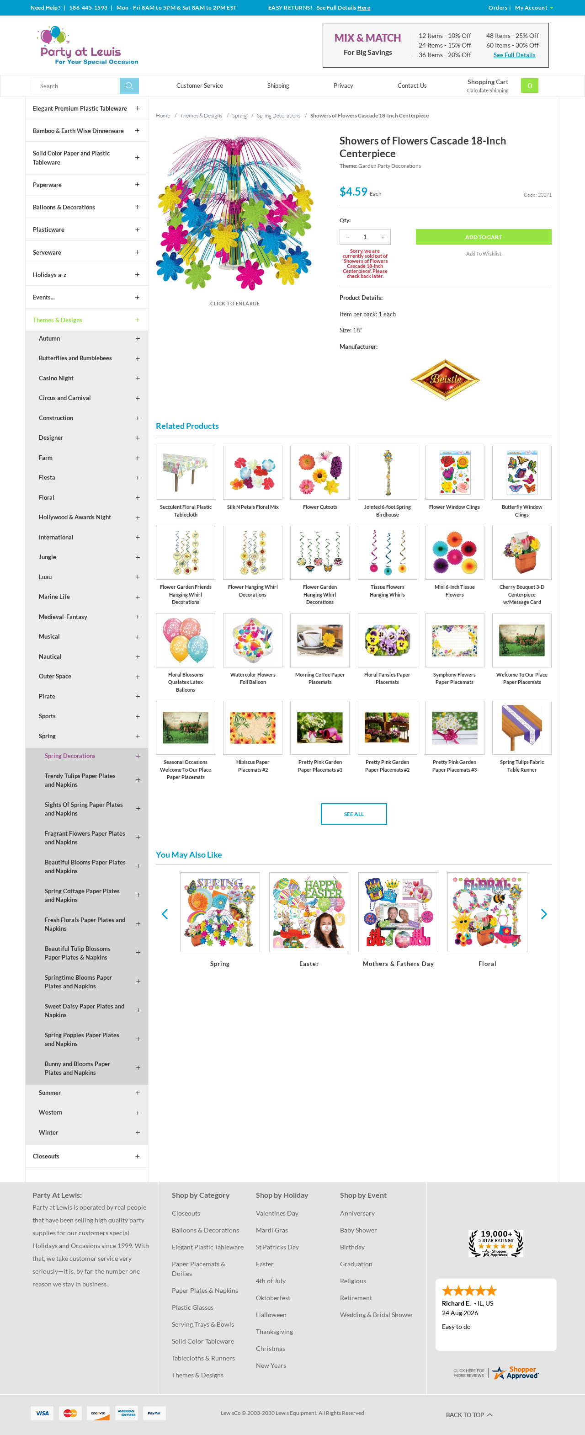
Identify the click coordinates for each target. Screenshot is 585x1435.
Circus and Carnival (65, 397)
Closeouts (46, 1156)
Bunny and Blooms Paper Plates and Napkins (77, 1068)
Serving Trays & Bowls (203, 1324)
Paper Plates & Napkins (205, 1290)
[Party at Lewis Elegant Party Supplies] (109, 45)
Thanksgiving (274, 1331)
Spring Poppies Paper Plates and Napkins (82, 1039)
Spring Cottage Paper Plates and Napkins (82, 895)
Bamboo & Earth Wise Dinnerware (78, 130)
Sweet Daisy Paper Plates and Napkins (84, 1011)
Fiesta (47, 477)
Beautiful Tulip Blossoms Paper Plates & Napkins (78, 953)
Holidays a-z (49, 274)
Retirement (356, 1298)
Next (543, 913)
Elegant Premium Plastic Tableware (80, 108)
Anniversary (357, 1213)
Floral (46, 497)
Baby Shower (358, 1230)
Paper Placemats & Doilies (199, 1268)
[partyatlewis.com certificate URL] (496, 1372)
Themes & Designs (57, 320)
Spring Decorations (70, 755)
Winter (48, 1132)
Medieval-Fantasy (63, 616)
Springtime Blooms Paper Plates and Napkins (78, 982)
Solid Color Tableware (203, 1341)
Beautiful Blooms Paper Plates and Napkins (85, 867)
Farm (46, 457)
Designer (51, 437)
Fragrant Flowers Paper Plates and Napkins (85, 838)
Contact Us (412, 85)
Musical (49, 636)
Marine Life (54, 596)
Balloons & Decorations (64, 207)
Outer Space (55, 676)
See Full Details (515, 55)
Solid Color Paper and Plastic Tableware (71, 157)
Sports (47, 716)
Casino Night (56, 378)
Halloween (271, 1314)
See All (354, 814)
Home (163, 115)
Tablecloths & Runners (203, 1358)
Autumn (49, 338)
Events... (44, 297)
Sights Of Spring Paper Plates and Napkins (84, 809)
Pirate (47, 696)
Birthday (352, 1247)
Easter (265, 1264)
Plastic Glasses (192, 1307)
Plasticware (48, 229)
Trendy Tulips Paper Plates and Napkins (80, 780)
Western (50, 1112)
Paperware (47, 184)
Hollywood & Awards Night (75, 517)
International (56, 537)
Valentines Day (277, 1213)
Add (483, 237)
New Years (271, 1365)
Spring (47, 736)
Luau (45, 577)
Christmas (270, 1348)
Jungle (47, 556)
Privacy (343, 85)
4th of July (271, 1281)
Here (363, 7)
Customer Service (199, 85)
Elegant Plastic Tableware (208, 1247)
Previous (165, 913)
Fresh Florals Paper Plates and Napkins (85, 924)
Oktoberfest (273, 1298)
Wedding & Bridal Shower (376, 1314)
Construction (56, 417)
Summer (50, 1092)
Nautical (50, 656)
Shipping (278, 85)
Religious (353, 1281)
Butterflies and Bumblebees (75, 358)
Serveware (47, 252)
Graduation (356, 1264)
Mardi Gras (272, 1230)
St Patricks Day (277, 1247)
